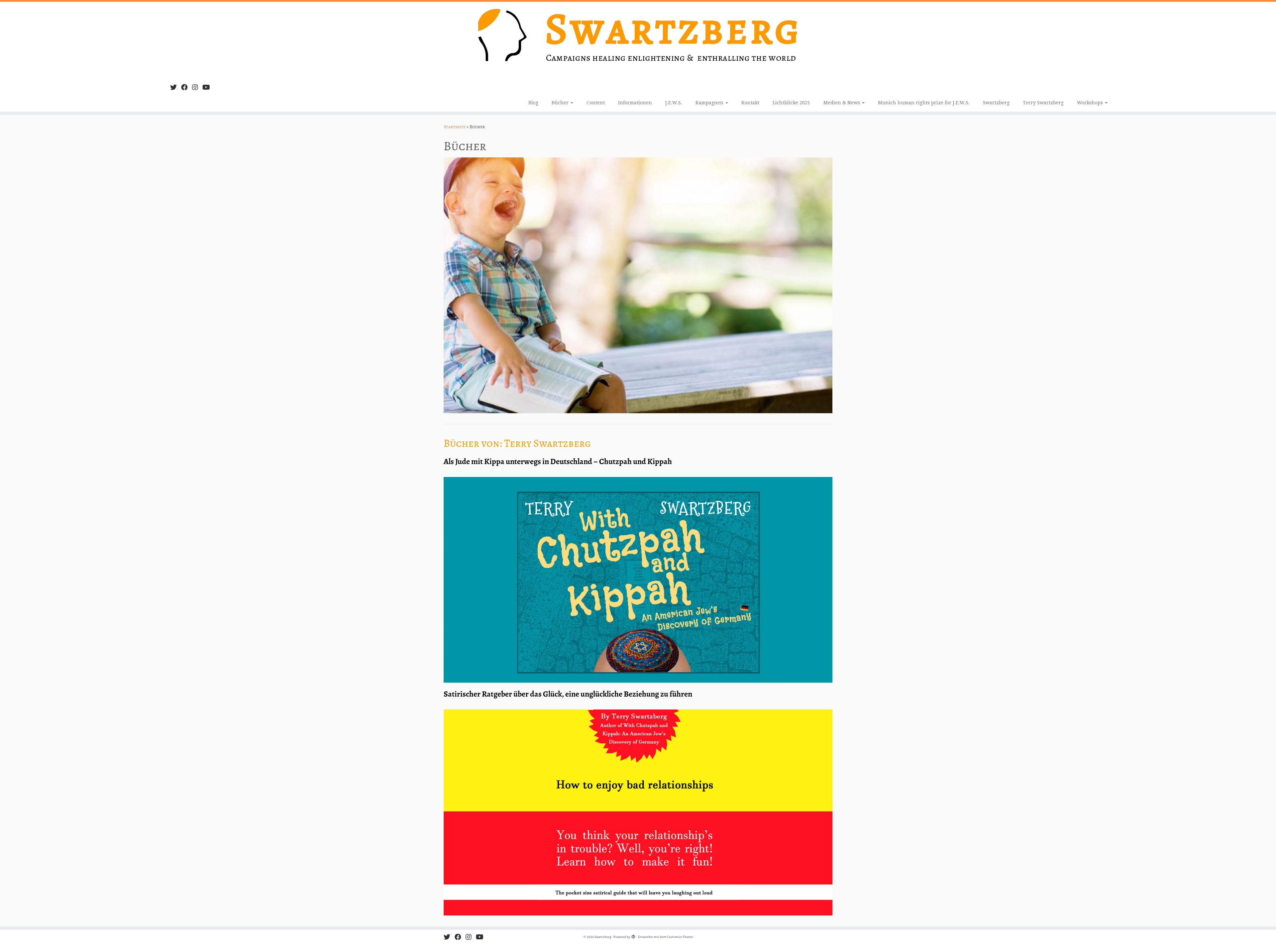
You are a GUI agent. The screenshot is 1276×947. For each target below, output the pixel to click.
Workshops (1090, 102)
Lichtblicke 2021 (791, 102)
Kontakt (750, 102)
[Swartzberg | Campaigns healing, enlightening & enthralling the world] (638, 40)
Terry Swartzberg (1043, 102)
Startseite (455, 127)
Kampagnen (710, 102)
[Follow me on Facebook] (186, 87)
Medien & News (842, 102)
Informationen (635, 102)
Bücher (561, 102)
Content (595, 102)
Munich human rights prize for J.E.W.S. (924, 102)
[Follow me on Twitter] (175, 87)
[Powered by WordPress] (633, 935)
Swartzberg (996, 102)
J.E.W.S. (673, 102)
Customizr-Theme (680, 937)
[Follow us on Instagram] (197, 87)
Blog (533, 102)
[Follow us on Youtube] (208, 87)
